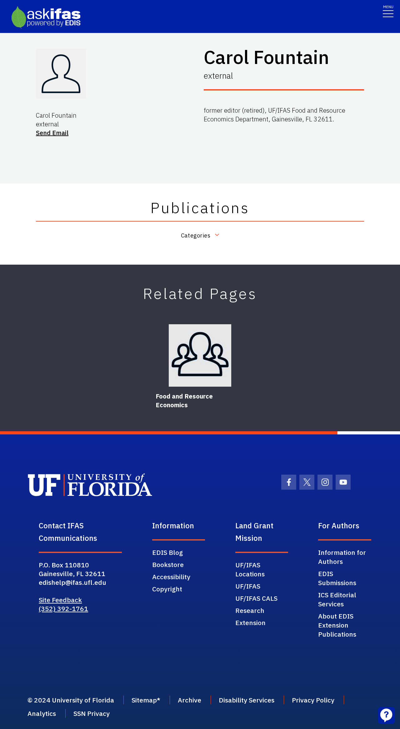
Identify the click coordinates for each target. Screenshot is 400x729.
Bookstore (168, 564)
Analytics (42, 713)
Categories (195, 235)
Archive (189, 700)
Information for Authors (342, 557)
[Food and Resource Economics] (200, 355)
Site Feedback (60, 599)
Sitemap (144, 700)
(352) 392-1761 (63, 608)
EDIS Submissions (337, 578)
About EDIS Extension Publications (337, 625)
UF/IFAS (247, 586)
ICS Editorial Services (337, 599)
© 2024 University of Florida (71, 700)
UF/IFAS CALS (256, 598)
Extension (250, 622)
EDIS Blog (167, 552)
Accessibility (171, 576)
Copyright (167, 589)
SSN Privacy (91, 713)
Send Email (52, 133)
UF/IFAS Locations (250, 569)
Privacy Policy (313, 700)
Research (249, 610)
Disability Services (246, 700)
